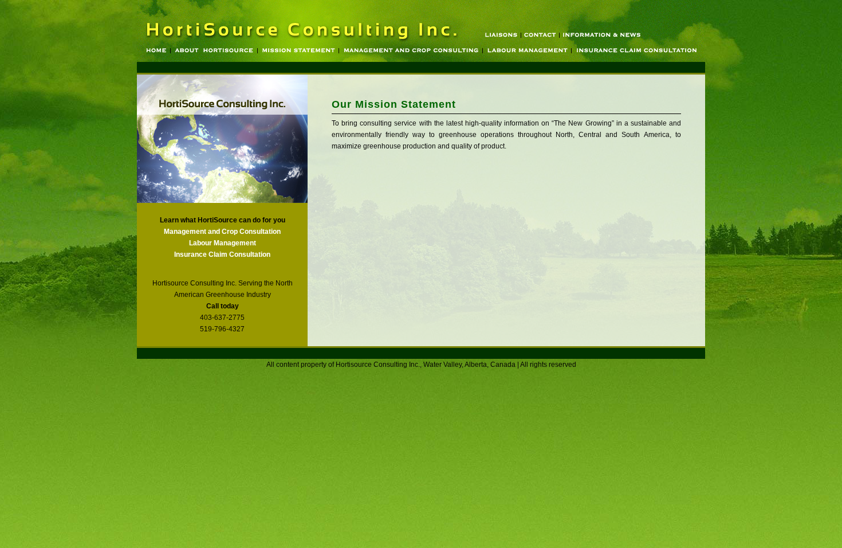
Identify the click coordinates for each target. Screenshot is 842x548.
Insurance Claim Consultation (222, 254)
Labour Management (222, 243)
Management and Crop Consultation (222, 232)
